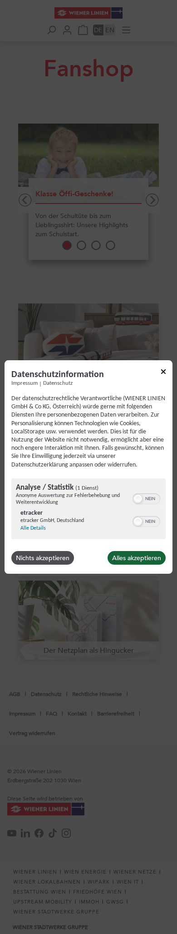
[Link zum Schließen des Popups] (163, 373)
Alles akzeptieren (136, 558)
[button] (138, 499)
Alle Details (33, 528)
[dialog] (88, 467)
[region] (88, 510)
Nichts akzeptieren (42, 558)
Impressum (24, 383)
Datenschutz (58, 383)
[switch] (146, 497)
